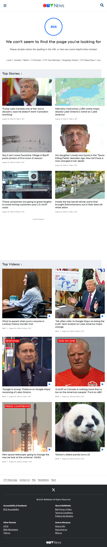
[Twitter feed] (53, 489)
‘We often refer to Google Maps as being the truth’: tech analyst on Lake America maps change (79, 324)
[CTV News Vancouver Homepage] (53, 5)
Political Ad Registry (64, 516)
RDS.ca (58, 533)
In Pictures (36, 60)
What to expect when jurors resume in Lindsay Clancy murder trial (23, 322)
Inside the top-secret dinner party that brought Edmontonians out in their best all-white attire (79, 204)
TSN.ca (6, 533)
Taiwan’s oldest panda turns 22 (72, 454)
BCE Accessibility (11, 509)
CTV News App (10, 480)
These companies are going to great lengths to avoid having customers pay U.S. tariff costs (27, 204)
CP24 (5, 526)
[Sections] (5, 5)
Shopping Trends (70, 60)
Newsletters (43, 480)
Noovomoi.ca (61, 529)
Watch (26, 60)
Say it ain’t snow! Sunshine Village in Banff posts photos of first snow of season (25, 157)
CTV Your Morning (51, 60)
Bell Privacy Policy (63, 509)
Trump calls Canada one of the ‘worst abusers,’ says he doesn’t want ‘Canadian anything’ (25, 111)
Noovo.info (60, 526)
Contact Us (25, 480)
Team (53, 480)
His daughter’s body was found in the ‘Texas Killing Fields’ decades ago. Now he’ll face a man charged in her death (79, 158)
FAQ (34, 480)
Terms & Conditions (64, 512)
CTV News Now (87, 60)
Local (9, 60)
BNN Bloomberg (10, 529)
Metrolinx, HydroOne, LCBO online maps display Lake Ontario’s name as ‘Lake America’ (77, 111)
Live (99, 60)
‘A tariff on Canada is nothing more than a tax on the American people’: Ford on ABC (78, 391)
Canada (17, 60)
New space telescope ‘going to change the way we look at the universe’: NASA (25, 456)
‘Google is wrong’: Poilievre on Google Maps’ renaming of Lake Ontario (26, 391)
